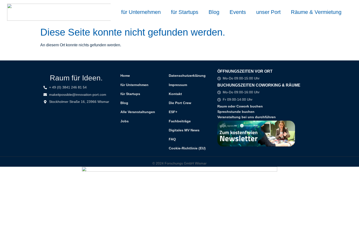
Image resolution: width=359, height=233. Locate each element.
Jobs (124, 121)
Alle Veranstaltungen (137, 112)
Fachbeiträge (180, 121)
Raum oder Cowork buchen (240, 106)
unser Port (268, 12)
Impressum (178, 85)
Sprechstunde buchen (235, 112)
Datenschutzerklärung (187, 76)
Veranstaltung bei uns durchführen (246, 117)
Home (125, 76)
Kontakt (175, 94)
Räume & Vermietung (316, 12)
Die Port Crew (180, 103)
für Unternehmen (141, 12)
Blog (214, 12)
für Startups (184, 12)
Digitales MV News (184, 130)
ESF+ (173, 112)
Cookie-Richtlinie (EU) (187, 148)
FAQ (172, 139)
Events (238, 12)
